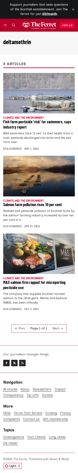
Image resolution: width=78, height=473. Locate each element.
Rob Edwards (12, 148)
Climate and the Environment (23, 118)
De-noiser (10, 443)
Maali (65, 459)
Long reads (57, 437)
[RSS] (22, 363)
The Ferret (20, 459)
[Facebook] (6, 363)
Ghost (54, 459)
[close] (73, 9)
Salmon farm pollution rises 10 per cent (32, 204)
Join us (67, 25)
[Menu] (6, 25)
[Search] (13, 25)
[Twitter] (14, 363)
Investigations (13, 437)
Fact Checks (36, 437)
